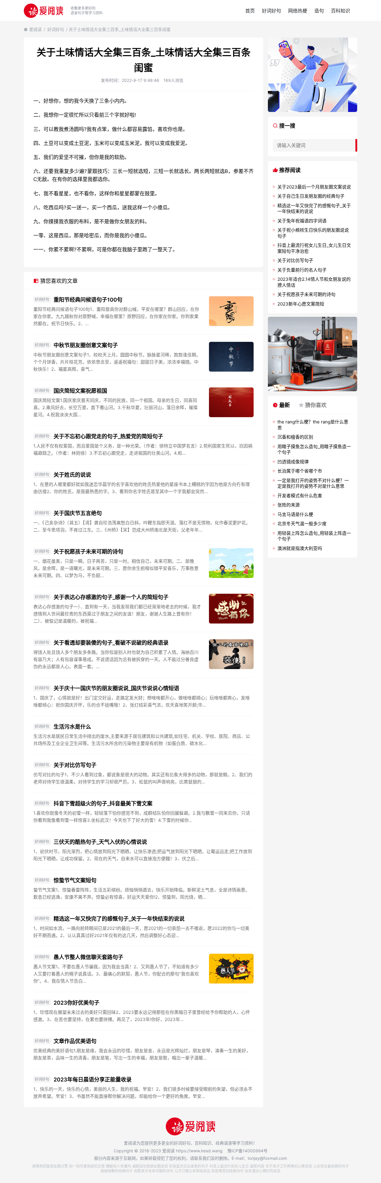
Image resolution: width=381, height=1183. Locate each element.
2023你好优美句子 (76, 1003)
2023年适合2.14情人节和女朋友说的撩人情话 (314, 282)
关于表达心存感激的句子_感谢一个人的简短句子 (111, 597)
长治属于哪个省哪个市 (299, 471)
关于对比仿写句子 (75, 765)
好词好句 (271, 11)
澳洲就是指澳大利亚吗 (299, 548)
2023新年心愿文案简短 (300, 304)
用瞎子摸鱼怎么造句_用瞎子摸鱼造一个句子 (314, 449)
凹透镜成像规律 (293, 462)
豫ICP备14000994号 (247, 1150)
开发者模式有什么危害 (299, 495)
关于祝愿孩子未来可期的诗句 (88, 551)
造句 (319, 11)
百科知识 (340, 11)
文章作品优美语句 (75, 1041)
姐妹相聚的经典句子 (117, 1171)
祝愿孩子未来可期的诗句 (153, 1171)
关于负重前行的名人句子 (302, 270)
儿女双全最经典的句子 (331, 1166)
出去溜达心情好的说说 (262, 1171)
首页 (250, 11)
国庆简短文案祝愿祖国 (80, 391)
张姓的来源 (288, 505)
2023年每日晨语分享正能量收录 (93, 1079)
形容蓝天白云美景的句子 (188, 1166)
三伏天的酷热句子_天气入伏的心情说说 (100, 842)
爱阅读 (35, 29)
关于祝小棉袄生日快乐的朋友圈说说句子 (313, 233)
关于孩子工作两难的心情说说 (289, 1166)
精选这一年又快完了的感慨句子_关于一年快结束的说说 (119, 919)
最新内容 (257, 1166)
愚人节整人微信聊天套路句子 (88, 957)
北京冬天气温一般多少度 (302, 523)
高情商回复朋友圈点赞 (50, 1166)
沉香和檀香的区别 (295, 437)
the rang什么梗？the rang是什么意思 (312, 425)
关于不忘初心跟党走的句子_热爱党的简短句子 (108, 436)
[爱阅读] (43, 10)
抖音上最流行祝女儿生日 (229, 1166)
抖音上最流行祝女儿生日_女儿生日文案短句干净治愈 (314, 248)
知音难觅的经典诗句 (227, 1171)
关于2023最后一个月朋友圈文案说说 (314, 187)
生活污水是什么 (72, 727)
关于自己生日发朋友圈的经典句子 (310, 196)
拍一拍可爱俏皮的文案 (87, 1166)
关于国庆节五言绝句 (78, 513)
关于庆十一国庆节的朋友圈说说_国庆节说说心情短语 (116, 688)
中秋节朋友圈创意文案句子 (86, 345)
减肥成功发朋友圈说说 (150, 1166)
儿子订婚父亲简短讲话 (192, 1171)
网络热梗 (297, 11)
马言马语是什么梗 (295, 514)
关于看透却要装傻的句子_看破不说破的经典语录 (111, 643)
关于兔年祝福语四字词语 (302, 221)
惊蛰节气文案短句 (75, 880)
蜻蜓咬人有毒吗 (118, 1166)
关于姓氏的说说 (72, 475)
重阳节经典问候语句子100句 (88, 300)
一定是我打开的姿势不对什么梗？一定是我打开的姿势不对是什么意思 (313, 483)
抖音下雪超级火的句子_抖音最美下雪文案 (103, 803)
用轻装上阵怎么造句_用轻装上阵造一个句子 (314, 536)
